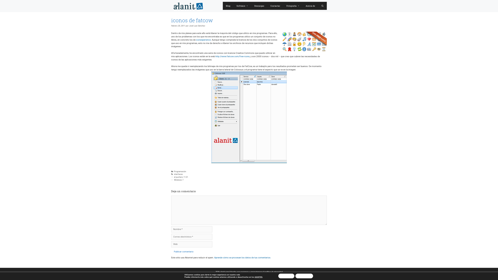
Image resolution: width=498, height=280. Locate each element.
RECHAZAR (304, 276)
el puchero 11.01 (181, 177)
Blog (228, 6)
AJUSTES (258, 277)
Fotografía (291, 6)
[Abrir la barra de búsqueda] (322, 6)
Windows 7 (178, 180)
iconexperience (203, 39)
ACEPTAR (286, 276)
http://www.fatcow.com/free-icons (232, 56)
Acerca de (310, 6)
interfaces (178, 174)
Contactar (275, 6)
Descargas (259, 6)
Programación (180, 171)
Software (241, 6)
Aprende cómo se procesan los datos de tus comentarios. (242, 257)
